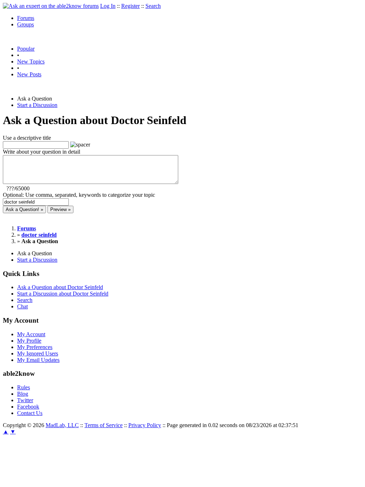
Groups (25, 24)
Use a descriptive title (27, 138)
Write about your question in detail (41, 152)
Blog (22, 394)
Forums (25, 18)
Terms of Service (103, 425)
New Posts (29, 74)
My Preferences (34, 347)
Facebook (28, 407)
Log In (107, 6)
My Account (31, 334)
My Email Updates (38, 360)
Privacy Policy (144, 425)
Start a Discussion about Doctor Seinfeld (62, 294)
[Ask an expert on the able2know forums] (51, 6)
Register (130, 6)
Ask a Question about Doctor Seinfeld (60, 287)
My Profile (29, 341)
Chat (22, 306)
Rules (23, 387)
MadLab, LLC (62, 425)
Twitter (25, 400)
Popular (26, 49)
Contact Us (29, 413)
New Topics (31, 61)
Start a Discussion (37, 105)
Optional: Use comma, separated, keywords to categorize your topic (79, 195)
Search (153, 6)
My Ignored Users (37, 353)
